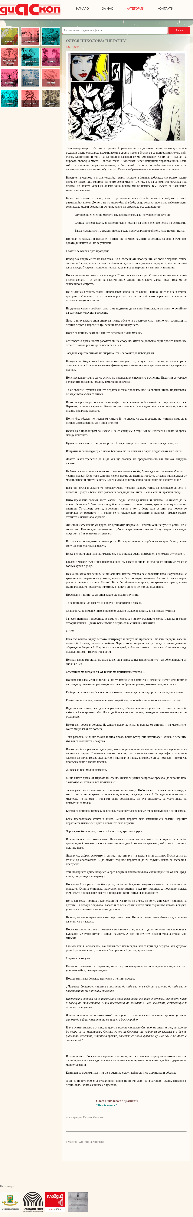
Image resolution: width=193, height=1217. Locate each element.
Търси (179, 30)
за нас (107, 8)
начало (82, 8)
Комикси (9, 98)
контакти (165, 8)
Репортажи (30, 57)
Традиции (9, 36)
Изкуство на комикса (9, 57)
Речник (50, 36)
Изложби (9, 77)
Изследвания (30, 36)
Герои (30, 77)
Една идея (50, 98)
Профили (50, 57)
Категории (135, 8)
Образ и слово (30, 98)
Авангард (50, 77)
